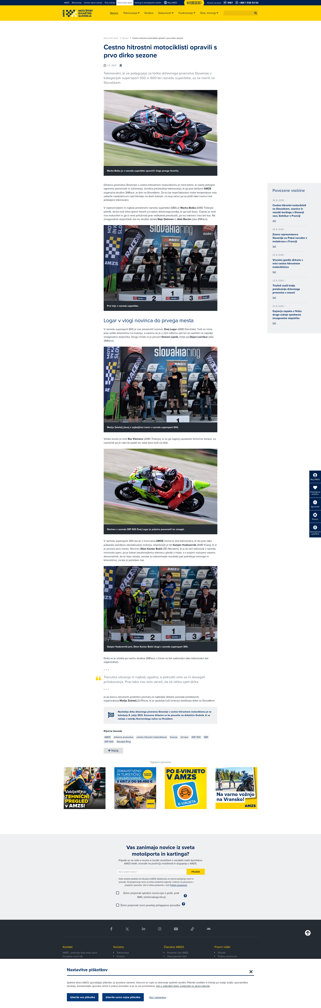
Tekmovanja (123, 952)
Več (274, 220)
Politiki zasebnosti (178, 885)
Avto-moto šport (111, 38)
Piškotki (222, 952)
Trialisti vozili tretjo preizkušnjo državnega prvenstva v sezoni (286, 289)
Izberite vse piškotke (82, 997)
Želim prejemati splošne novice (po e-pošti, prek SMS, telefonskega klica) (151, 895)
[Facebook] (111, 929)
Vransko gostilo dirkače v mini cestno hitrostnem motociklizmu (288, 263)
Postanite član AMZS (177, 952)
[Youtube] (176, 929)
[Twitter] (127, 929)
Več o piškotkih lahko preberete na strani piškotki (183, 986)
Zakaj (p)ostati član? (177, 956)
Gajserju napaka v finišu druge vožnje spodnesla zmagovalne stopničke (287, 314)
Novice (125, 38)
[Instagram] (159, 929)
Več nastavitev (157, 997)
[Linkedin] (143, 929)
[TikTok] (192, 929)
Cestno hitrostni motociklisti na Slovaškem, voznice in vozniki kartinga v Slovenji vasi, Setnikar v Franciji (289, 210)
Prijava (195, 871)
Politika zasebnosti (227, 956)
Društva (121, 956)
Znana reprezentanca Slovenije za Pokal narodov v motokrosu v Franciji (290, 237)
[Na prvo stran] (78, 13)
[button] (255, 13)
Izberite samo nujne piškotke (123, 997)
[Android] (209, 929)
